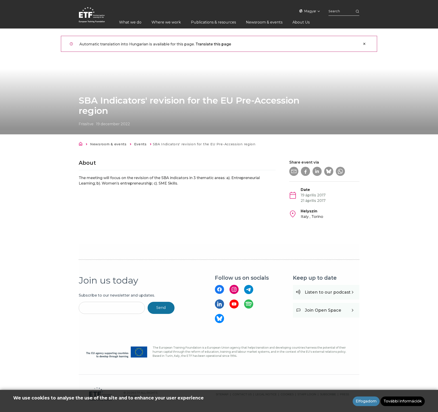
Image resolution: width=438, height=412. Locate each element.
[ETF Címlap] (96, 18)
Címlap (82, 144)
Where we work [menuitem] (166, 22)
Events (140, 144)
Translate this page (213, 44)
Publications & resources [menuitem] (213, 22)
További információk (402, 401)
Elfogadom (366, 401)
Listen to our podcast (328, 292)
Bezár (364, 43)
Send (161, 307)
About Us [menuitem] (301, 22)
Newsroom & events (108, 144)
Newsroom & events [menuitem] (264, 22)
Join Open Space (323, 310)
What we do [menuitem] (130, 22)
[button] (293, 171)
